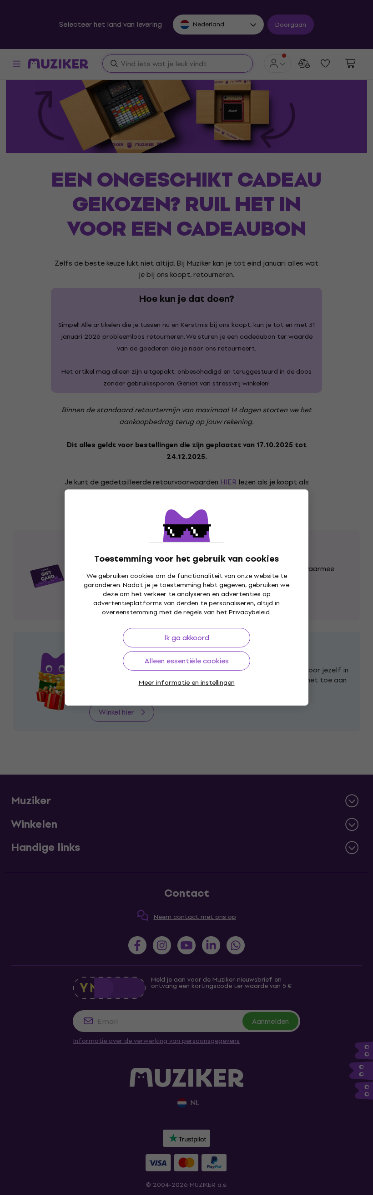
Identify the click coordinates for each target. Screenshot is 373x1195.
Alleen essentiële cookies (187, 661)
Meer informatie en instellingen (187, 682)
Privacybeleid (249, 612)
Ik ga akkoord (186, 637)
